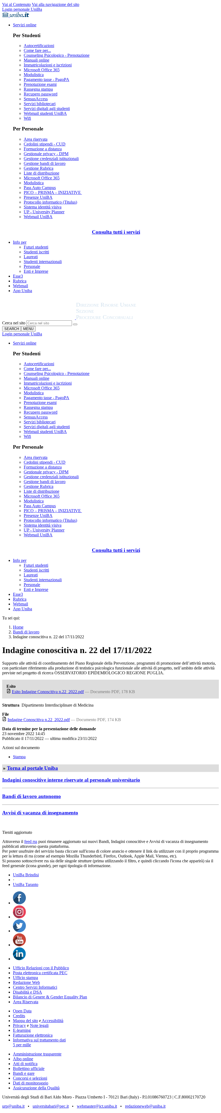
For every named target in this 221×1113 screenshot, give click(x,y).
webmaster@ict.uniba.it (97, 1106)
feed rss (30, 841)
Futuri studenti (36, 247)
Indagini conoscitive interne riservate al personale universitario (71, 780)
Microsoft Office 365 (42, 70)
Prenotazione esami (40, 84)
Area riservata (35, 139)
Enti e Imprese (36, 271)
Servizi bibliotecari (40, 103)
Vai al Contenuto (16, 4)
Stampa (19, 756)
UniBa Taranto (25, 884)
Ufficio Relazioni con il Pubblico (41, 968)
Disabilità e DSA (27, 992)
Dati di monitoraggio (30, 1083)
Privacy (19, 1025)
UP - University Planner (44, 212)
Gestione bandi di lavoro (44, 163)
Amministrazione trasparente (37, 1054)
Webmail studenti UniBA (45, 113)
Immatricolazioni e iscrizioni (48, 65)
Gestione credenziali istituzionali (51, 158)
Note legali (39, 1025)
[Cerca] (75, 324)
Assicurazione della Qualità (36, 1088)
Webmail (20, 285)
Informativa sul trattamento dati (39, 1040)
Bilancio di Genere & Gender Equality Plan (50, 997)
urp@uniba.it (13, 1106)
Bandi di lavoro (26, 632)
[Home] (119, 318)
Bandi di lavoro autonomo (31, 796)
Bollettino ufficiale (28, 1068)
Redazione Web (26, 982)
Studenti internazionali (43, 261)
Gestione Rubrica (38, 168)
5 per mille (22, 1045)
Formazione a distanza (43, 149)
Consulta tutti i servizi (116, 232)
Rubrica (19, 281)
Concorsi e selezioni (30, 1078)
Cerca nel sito (13, 323)
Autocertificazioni (39, 45)
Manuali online (36, 60)
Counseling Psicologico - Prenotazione (56, 55)
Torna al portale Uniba (32, 768)
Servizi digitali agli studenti (47, 108)
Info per (19, 242)
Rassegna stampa (38, 89)
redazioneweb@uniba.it (145, 1106)
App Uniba (22, 290)
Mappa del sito (25, 1020)
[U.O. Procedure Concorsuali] (39, 318)
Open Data (22, 1011)
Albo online (23, 1059)
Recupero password (40, 94)
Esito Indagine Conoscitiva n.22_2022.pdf (48, 691)
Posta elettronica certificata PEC (40, 972)
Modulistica (34, 74)
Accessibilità (52, 1020)
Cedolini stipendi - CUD (44, 144)
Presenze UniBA (38, 197)
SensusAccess (36, 99)
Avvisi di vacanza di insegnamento (40, 813)
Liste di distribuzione (41, 173)
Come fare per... (37, 50)
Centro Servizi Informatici (35, 987)
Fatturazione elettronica (33, 1035)
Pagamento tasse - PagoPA (46, 79)
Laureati (31, 256)
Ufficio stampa (25, 977)
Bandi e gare (23, 1073)
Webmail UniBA (38, 216)
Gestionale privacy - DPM (46, 153)
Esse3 (18, 276)
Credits (19, 1015)
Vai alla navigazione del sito (55, 4)
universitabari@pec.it (51, 1106)
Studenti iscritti (36, 252)
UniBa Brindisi (26, 875)
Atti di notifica (25, 1063)
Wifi (27, 118)
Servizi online (24, 25)
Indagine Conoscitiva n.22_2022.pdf (39, 719)
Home (18, 627)
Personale (32, 266)
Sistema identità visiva (42, 207)
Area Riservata (25, 1001)
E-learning (22, 1030)
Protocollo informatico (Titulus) (50, 202)
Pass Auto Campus (40, 187)
